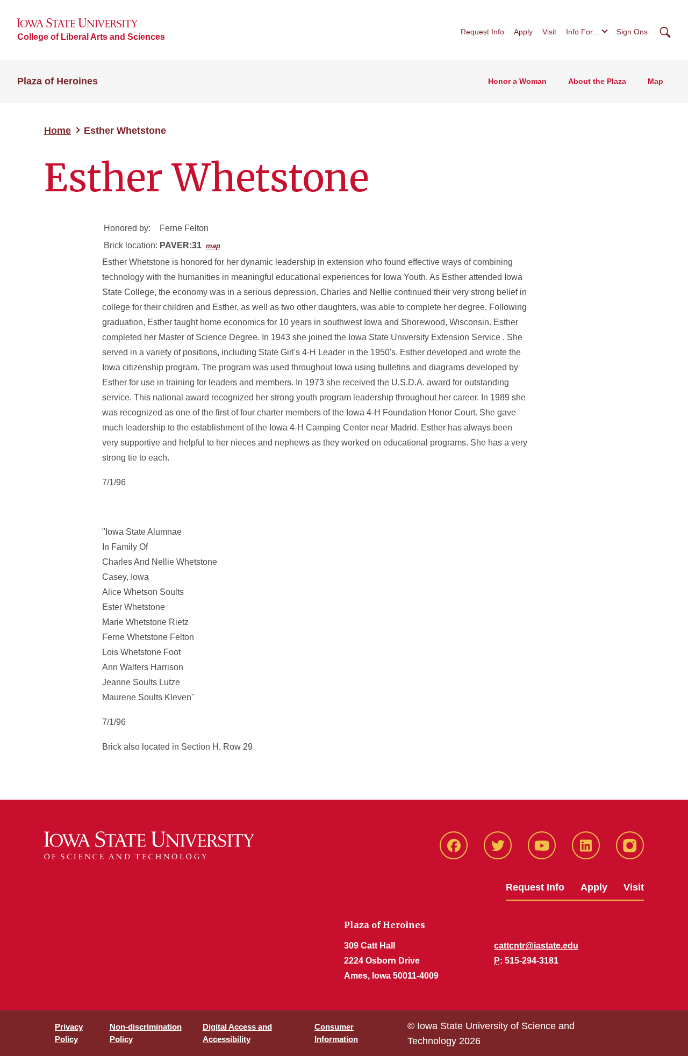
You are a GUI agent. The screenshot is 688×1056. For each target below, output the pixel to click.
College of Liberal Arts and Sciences (91, 36)
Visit (549, 31)
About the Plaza (597, 81)
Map (655, 81)
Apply (523, 31)
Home (57, 130)
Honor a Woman (517, 81)
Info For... (582, 31)
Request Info (482, 31)
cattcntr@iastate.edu (536, 945)
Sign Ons (632, 31)
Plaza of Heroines (57, 81)
